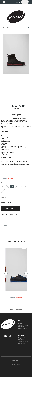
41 (25, 186)
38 (12, 186)
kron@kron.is (21, 343)
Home (11, 309)
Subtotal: (3, 202)
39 (16, 186)
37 (7, 186)
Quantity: (3, 197)
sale (11, 214)
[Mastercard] (18, 364)
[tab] (16, 115)
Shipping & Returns (6, 221)
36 (2, 186)
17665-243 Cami (16, 293)
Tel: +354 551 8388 (23, 341)
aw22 (6, 214)
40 (21, 186)
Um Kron (20, 323)
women (15, 214)
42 (2, 191)
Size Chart (4, 225)
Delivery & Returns (22, 328)
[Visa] (13, 364)
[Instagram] (8, 324)
